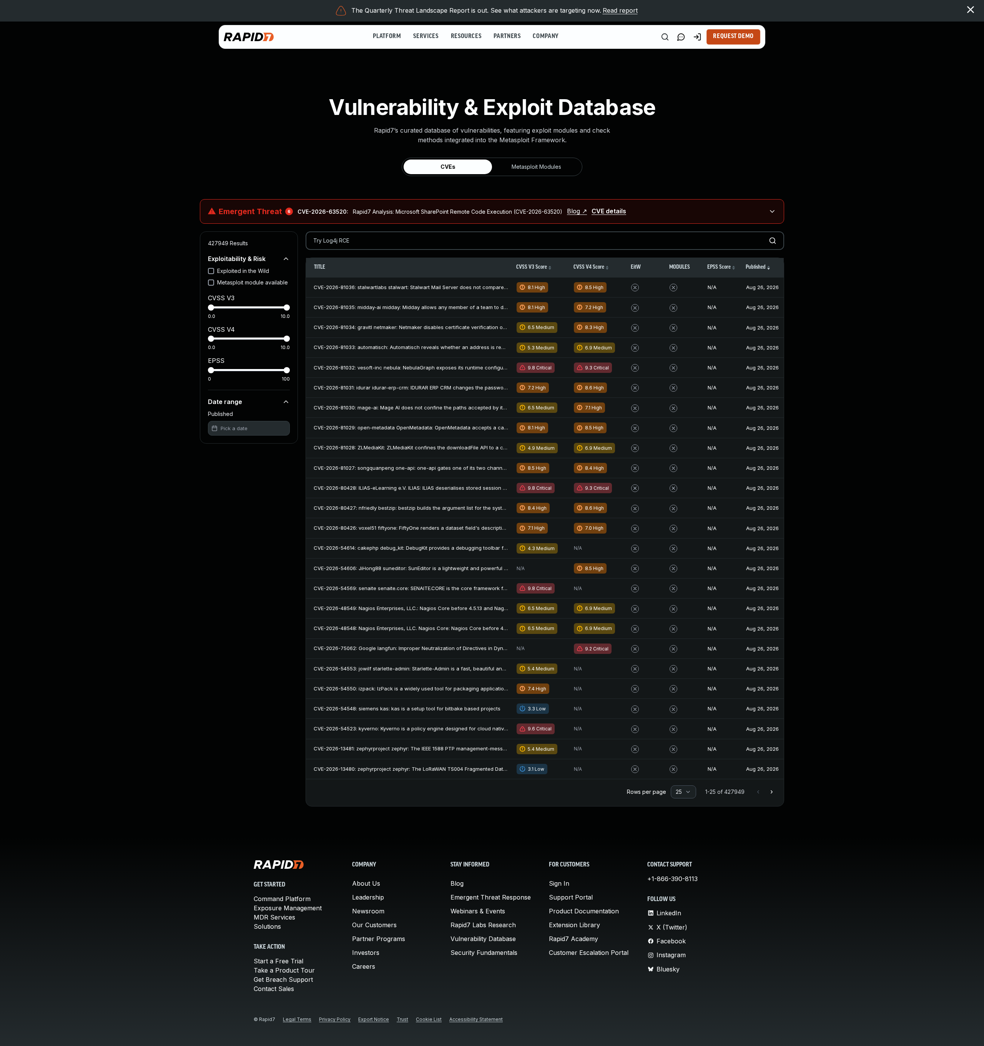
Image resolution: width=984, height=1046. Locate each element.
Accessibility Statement (476, 1019)
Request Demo (733, 36)
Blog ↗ (577, 211)
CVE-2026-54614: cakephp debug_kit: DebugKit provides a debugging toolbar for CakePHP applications (438, 548)
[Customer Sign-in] (697, 37)
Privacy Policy (335, 1019)
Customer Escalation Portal (588, 952)
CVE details (609, 211)
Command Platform (282, 899)
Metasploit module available (252, 282)
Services (425, 36)
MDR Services (274, 917)
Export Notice (373, 1019)
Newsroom (368, 911)
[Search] (665, 37)
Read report (620, 10)
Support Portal (571, 897)
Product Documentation (584, 911)
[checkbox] (211, 271)
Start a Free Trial (278, 961)
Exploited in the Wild (243, 271)
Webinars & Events (477, 911)
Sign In (559, 883)
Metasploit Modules (536, 166)
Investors (365, 952)
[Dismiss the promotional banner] (970, 9)
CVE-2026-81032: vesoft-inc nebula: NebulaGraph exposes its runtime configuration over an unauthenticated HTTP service (463, 367)
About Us (366, 883)
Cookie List (429, 1019)
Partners (507, 36)
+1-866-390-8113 (672, 879)
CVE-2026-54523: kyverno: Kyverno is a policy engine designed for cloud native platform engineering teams (444, 728)
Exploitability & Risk (237, 259)
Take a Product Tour (284, 970)
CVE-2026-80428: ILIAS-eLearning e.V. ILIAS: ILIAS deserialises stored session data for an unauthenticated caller (450, 488)
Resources (466, 36)
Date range (225, 402)
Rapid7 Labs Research (483, 925)
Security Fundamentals (483, 952)
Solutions (267, 926)
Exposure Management (288, 908)
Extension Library (574, 925)
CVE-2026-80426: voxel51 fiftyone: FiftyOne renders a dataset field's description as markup (424, 528)
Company (545, 36)
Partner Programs (378, 939)
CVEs (447, 166)
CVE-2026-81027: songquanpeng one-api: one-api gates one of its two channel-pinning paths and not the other (449, 468)
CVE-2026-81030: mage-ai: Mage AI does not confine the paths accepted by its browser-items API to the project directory (461, 407)
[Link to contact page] (681, 37)
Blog (457, 883)
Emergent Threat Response (490, 897)
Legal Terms (297, 1019)
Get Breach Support (283, 979)
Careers (363, 966)
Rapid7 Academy (573, 939)
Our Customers (374, 925)
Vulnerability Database (483, 939)
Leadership (368, 897)
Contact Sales (274, 989)
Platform (387, 36)
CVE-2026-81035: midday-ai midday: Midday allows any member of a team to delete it (417, 307)
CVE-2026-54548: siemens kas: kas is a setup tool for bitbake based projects (407, 708)
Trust (402, 1019)
